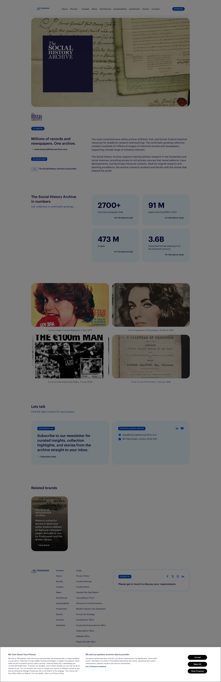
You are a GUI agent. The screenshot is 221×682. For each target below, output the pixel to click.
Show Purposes (197, 671)
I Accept (197, 657)
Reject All (197, 664)
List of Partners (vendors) (96, 666)
